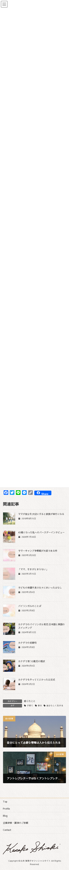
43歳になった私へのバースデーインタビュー (41, 532)
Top (5, 801)
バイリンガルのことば (29, 605)
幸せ (40, 705)
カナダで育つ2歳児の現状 (31, 661)
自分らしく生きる (54, 705)
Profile (6, 808)
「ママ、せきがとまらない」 (33, 569)
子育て (30, 705)
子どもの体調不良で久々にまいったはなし (40, 587)
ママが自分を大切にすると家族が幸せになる (41, 513)
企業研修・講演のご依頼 (15, 822)
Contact (7, 829)
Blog (5, 815)
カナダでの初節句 (27, 642)
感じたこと (29, 701)
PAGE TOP (63, 840)
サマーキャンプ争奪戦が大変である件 (37, 550)
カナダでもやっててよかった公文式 (36, 679)
